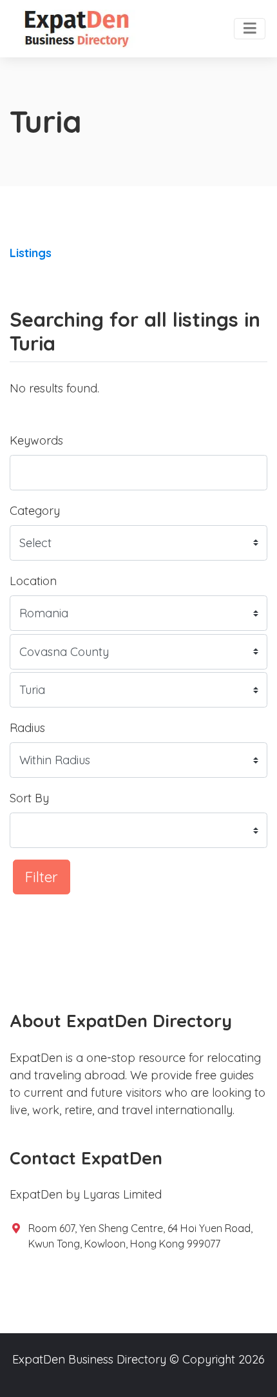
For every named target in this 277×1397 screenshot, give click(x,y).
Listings (31, 253)
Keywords (36, 440)
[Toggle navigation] (249, 29)
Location (33, 580)
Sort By (29, 798)
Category (35, 510)
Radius (27, 727)
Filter (41, 876)
